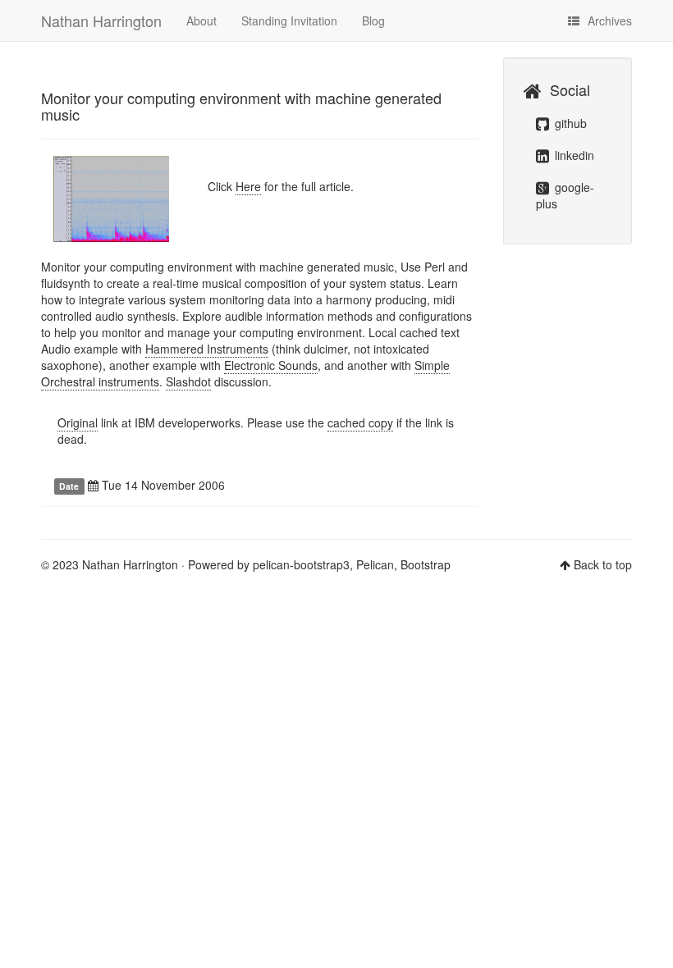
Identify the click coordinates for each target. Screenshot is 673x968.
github (569, 123)
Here (248, 186)
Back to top (603, 564)
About (201, 20)
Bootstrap (426, 564)
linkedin (573, 155)
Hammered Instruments (206, 348)
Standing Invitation (289, 20)
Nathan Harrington (101, 20)
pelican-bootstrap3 (301, 564)
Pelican (375, 564)
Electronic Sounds (271, 365)
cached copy (360, 422)
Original (77, 422)
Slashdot (188, 381)
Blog (373, 20)
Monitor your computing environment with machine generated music (241, 106)
